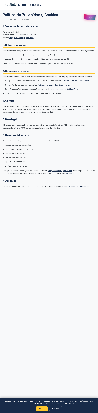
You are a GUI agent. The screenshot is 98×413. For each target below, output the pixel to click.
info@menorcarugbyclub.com (21, 38)
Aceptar (42, 409)
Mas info (55, 409)
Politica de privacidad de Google (76, 81)
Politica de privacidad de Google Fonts (54, 85)
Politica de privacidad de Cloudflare (63, 89)
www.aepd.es (69, 173)
